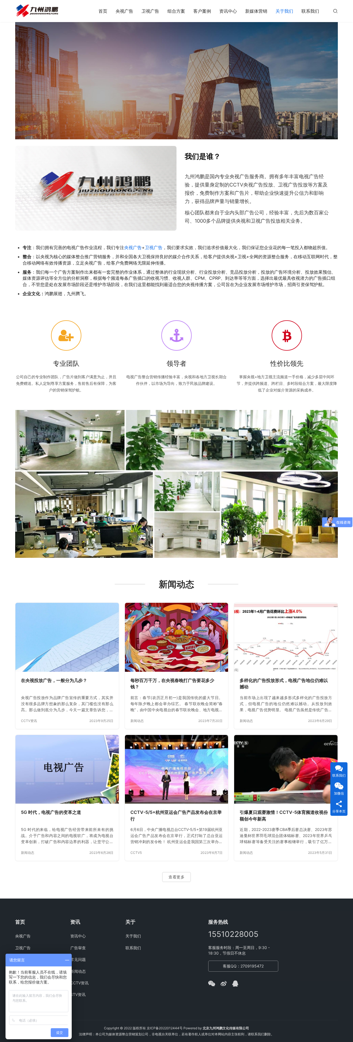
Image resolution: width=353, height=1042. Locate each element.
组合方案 (176, 11)
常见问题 (78, 959)
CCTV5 (136, 853)
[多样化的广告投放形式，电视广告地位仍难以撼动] (286, 637)
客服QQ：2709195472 (243, 966)
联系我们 (310, 11)
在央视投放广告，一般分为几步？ (54, 680)
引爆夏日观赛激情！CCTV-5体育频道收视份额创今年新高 (284, 815)
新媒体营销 (256, 11)
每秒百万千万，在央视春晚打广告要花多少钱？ (172, 684)
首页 (102, 11)
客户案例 (202, 11)
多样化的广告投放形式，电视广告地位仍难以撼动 (284, 684)
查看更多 (176, 877)
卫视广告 (150, 11)
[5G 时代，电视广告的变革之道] (67, 769)
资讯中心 (228, 11)
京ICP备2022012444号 (165, 1028)
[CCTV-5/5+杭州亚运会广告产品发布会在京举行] (176, 769)
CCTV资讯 (29, 721)
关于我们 (284, 11)
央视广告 (124, 11)
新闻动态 (137, 721)
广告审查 (78, 947)
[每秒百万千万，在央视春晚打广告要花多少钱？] (176, 637)
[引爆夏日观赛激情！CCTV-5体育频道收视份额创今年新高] (286, 769)
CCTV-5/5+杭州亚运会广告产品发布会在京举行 (176, 815)
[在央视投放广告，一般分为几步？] (67, 637)
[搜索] (335, 11)
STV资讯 (77, 994)
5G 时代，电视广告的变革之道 (51, 812)
